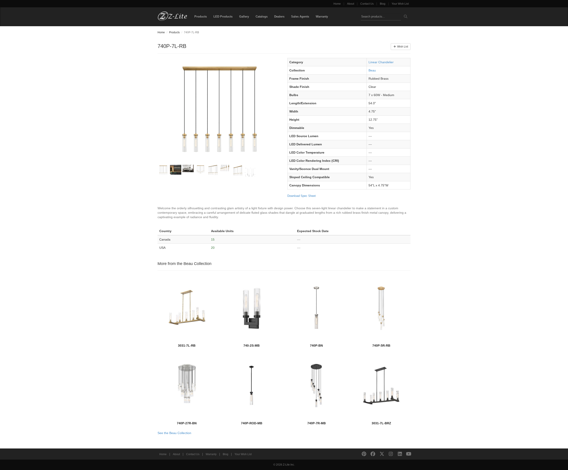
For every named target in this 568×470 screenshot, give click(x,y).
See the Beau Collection (174, 433)
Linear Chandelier (381, 62)
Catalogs (262, 16)
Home (337, 3)
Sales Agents (300, 16)
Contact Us (367, 3)
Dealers (279, 16)
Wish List (402, 46)
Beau (372, 70)
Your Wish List (400, 3)
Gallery (244, 16)
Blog (382, 3)
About (350, 3)
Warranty (322, 16)
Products (200, 16)
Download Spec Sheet (301, 195)
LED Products (223, 16)
